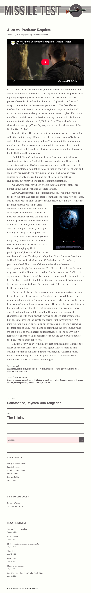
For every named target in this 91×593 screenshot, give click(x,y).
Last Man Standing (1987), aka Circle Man (25, 573)
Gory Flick (64, 369)
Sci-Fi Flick (23, 371)
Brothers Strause (14, 380)
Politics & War (13, 477)
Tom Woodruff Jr (34, 382)
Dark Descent (13, 536)
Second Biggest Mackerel (18, 529)
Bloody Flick (40, 369)
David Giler (38, 380)
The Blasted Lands (15, 506)
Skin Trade (11, 558)
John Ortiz (58, 380)
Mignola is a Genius (15, 566)
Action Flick (21, 369)
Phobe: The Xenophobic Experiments (23, 544)
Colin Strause (27, 380)
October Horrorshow (40, 35)
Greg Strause (48, 380)
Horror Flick (73, 369)
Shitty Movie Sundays (16, 463)
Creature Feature (53, 369)
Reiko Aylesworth (70, 380)
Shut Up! (11, 551)
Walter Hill (46, 382)
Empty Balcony (26, 35)
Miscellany (11, 480)
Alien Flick (31, 369)
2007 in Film (11, 369)
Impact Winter (13, 503)
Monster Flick (12, 371)
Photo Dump (12, 473)
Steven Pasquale (20, 382)
